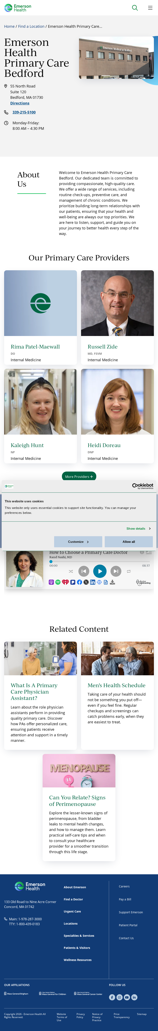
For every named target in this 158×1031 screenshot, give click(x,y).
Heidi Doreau (104, 445)
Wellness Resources (78, 960)
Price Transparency (122, 1015)
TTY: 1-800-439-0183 (24, 924)
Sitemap (141, 1014)
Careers (124, 886)
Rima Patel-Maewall (35, 346)
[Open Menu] (150, 7)
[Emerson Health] (30, 886)
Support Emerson (131, 912)
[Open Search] (135, 7)
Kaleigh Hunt (27, 445)
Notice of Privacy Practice (97, 1017)
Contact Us (126, 938)
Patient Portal (128, 925)
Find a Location (31, 26)
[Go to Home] (17, 8)
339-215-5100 (24, 112)
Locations (71, 923)
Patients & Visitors (77, 948)
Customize (76, 541)
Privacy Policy (81, 1015)
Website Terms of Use (62, 1017)
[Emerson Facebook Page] (112, 997)
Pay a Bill (125, 899)
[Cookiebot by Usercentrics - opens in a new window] (135, 486)
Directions (19, 103)
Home (9, 26)
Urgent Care (72, 911)
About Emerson (75, 887)
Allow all (129, 541)
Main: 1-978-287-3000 (25, 919)
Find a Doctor (73, 899)
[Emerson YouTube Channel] (127, 997)
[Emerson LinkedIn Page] (134, 997)
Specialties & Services (79, 936)
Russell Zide (103, 346)
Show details (136, 528)
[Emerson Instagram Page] (119, 997)
